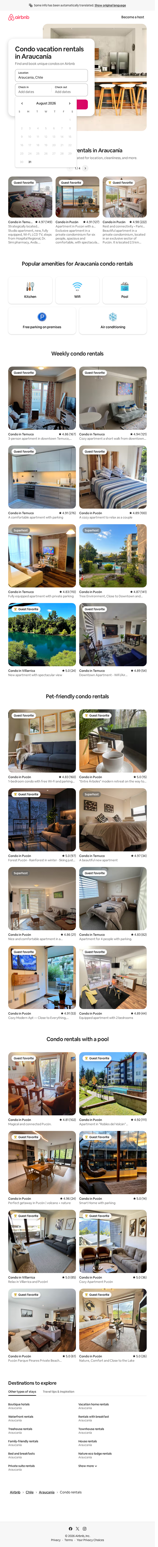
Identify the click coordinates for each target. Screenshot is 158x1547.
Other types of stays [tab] (22, 1391)
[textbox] (33, 91)
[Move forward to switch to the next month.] (69, 103)
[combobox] (51, 77)
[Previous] (70, 168)
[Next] (85, 168)
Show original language (110, 5)
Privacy (55, 1540)
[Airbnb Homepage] (18, 17)
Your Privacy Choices (90, 1540)
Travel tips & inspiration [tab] (58, 1391)
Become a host (132, 17)
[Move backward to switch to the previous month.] (22, 103)
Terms (68, 1540)
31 (29, 162)
